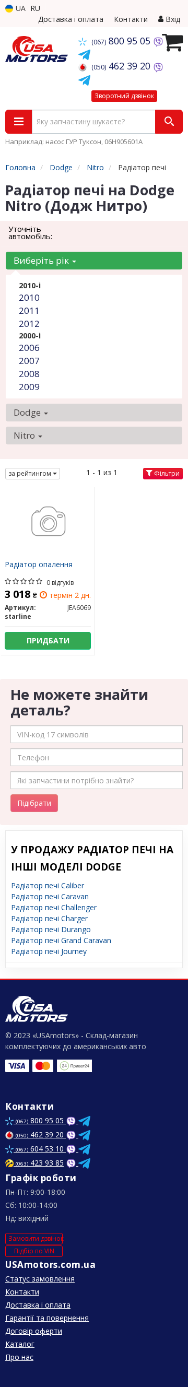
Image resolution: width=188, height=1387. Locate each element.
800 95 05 (122, 40)
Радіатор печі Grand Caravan (61, 940)
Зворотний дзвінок (124, 95)
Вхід (171, 19)
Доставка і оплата (70, 19)
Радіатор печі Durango (51, 929)
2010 (29, 297)
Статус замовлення (40, 1279)
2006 (29, 348)
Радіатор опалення (39, 564)
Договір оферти (33, 1331)
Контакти (131, 19)
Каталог (19, 1344)
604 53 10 (41, 1149)
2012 (29, 324)
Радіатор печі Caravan (50, 896)
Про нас (19, 1357)
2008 (29, 374)
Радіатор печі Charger (49, 918)
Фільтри (166, 473)
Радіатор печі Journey (49, 951)
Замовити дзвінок (35, 1238)
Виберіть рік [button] (42, 260)
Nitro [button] (25, 435)
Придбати (48, 640)
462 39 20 (122, 66)
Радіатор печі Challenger (54, 907)
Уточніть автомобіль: (30, 232)
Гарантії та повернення (47, 1318)
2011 (29, 310)
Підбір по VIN (34, 1251)
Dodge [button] (28, 412)
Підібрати (34, 803)
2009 (29, 387)
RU (35, 8)
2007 (29, 361)
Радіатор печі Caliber (47, 885)
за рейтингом (30, 473)
